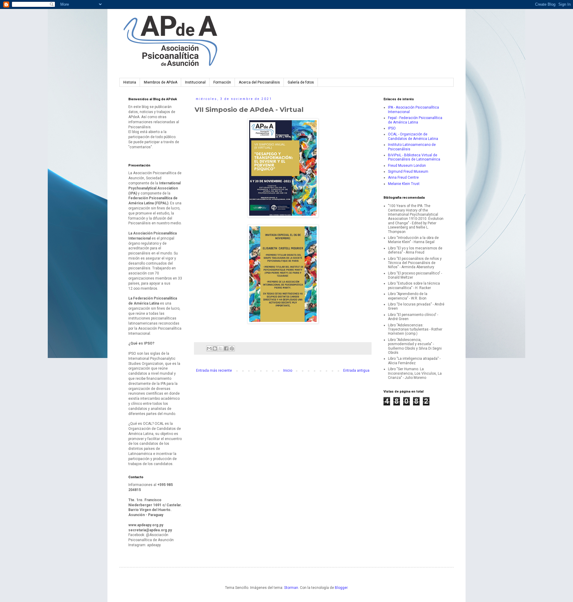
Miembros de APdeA (160, 82)
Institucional (195, 82)
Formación (222, 82)
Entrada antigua (356, 370)
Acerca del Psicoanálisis (259, 82)
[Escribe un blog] (215, 348)
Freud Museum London (407, 165)
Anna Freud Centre (403, 177)
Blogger (341, 588)
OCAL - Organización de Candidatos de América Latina (413, 136)
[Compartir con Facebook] (226, 348)
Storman (291, 588)
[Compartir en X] (221, 348)
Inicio (287, 370)
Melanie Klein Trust (404, 184)
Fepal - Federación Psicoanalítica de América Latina (415, 120)
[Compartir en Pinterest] (232, 348)
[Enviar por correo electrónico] (209, 348)
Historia (129, 82)
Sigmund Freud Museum (408, 171)
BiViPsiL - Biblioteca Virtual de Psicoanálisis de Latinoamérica (414, 157)
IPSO (392, 128)
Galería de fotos (301, 82)
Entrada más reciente (214, 370)
